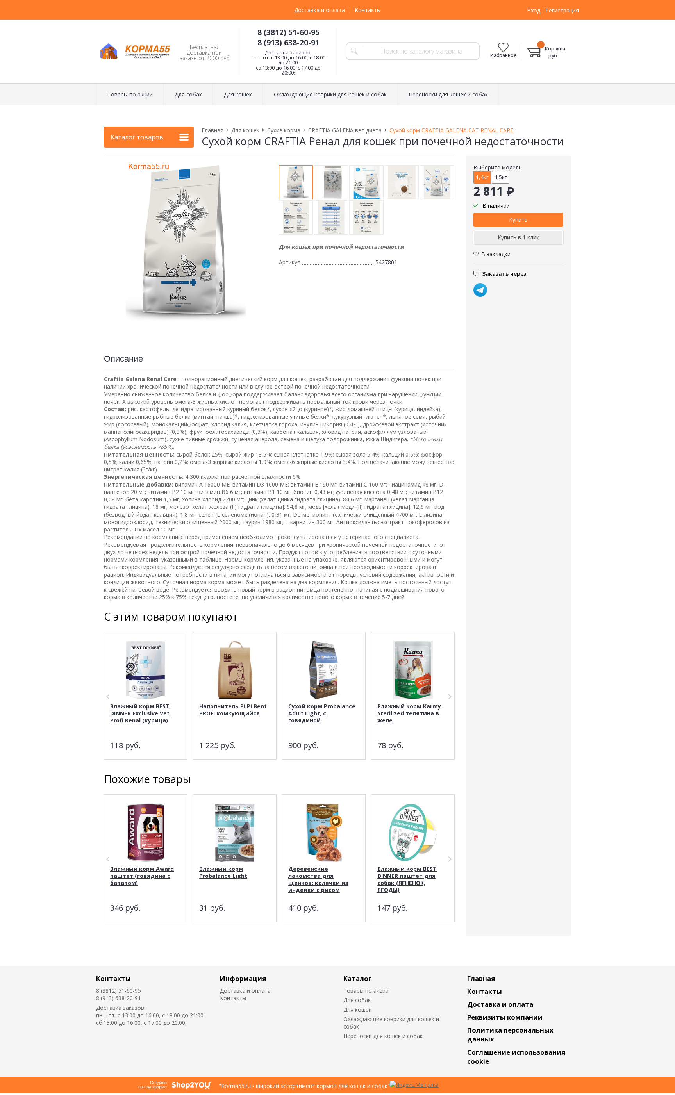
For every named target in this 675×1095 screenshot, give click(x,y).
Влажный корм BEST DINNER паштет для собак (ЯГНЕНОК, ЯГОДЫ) (407, 879)
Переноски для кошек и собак (383, 1036)
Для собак (357, 1000)
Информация (243, 978)
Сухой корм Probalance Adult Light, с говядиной (321, 713)
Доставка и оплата (319, 10)
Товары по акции (366, 990)
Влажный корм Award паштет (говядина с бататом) (142, 875)
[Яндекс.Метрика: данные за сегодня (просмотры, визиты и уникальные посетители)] (414, 1084)
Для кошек (357, 1009)
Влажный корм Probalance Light (223, 872)
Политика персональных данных (510, 1034)
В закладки (496, 254)
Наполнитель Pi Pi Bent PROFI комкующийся (233, 710)
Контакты (368, 10)
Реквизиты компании (505, 1017)
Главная (481, 978)
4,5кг (500, 177)
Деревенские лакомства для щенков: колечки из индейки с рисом (318, 879)
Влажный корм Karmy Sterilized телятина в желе (409, 713)
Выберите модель (497, 167)
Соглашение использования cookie (516, 1057)
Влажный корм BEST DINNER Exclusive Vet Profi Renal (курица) (140, 713)
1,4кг (482, 177)
